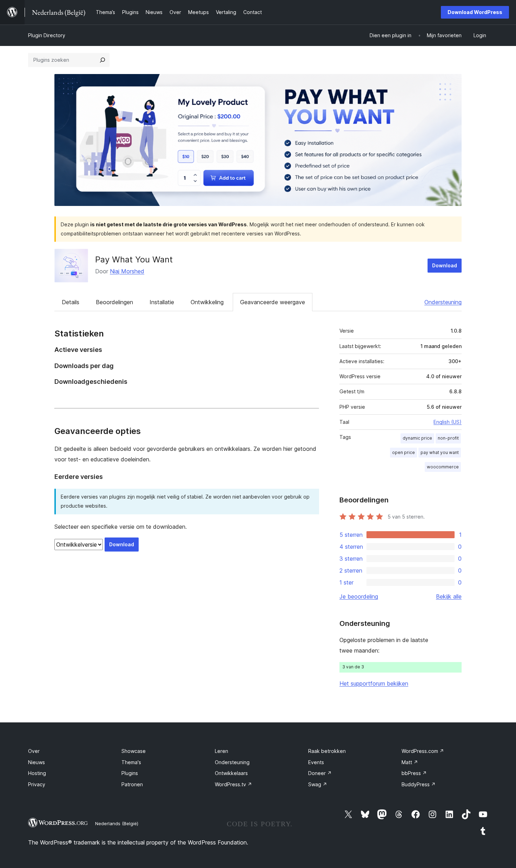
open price (403, 452)
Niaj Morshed (127, 271)
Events (316, 762)
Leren (221, 751)
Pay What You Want (134, 259)
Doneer (320, 773)
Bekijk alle (449, 596)
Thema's (131, 762)
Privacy (36, 784)
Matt (410, 762)
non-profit (448, 438)
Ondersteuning (443, 302)
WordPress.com (423, 751)
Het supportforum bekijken (373, 683)
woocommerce (443, 466)
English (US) (448, 422)
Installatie (162, 302)
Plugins (129, 773)
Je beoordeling (358, 596)
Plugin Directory (46, 35)
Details (70, 302)
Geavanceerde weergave (272, 302)
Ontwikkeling (207, 302)
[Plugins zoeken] (102, 60)
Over (34, 751)
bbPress (414, 773)
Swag (317, 784)
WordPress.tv (233, 784)
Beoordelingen (114, 302)
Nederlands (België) (116, 823)
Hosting (37, 773)
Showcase (133, 751)
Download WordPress (475, 12)
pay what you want (440, 452)
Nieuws (36, 762)
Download (444, 265)
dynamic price (417, 438)
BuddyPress (419, 784)
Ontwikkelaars (231, 773)
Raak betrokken (327, 751)
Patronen (132, 784)
